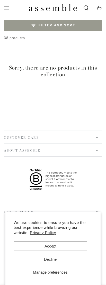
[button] (86, 8)
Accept (50, 246)
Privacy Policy (43, 232)
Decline (50, 259)
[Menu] (6, 8)
